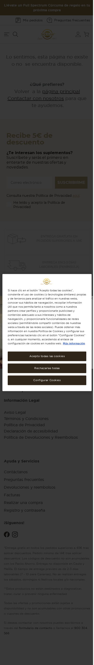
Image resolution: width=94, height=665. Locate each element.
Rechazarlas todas (47, 368)
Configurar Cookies (46, 380)
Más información (74, 343)
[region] (47, 332)
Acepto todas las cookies (47, 356)
